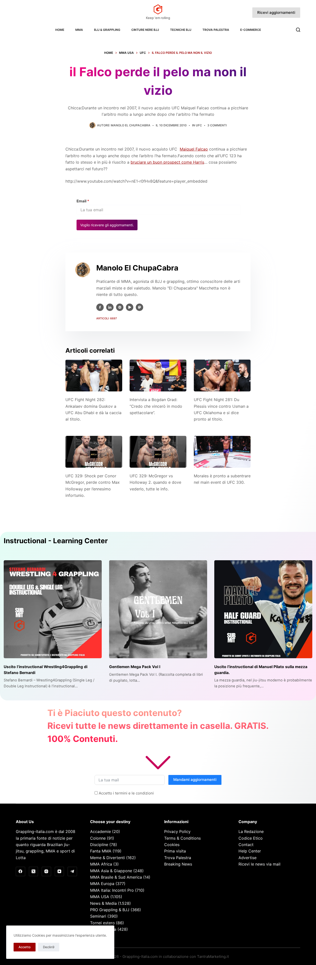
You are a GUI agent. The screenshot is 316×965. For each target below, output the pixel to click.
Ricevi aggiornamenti (276, 12)
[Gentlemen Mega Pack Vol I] (158, 609)
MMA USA (99, 896)
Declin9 (48, 947)
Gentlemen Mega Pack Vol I (134, 666)
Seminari (98, 916)
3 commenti (217, 125)
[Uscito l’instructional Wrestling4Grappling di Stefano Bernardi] (53, 609)
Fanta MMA (100, 851)
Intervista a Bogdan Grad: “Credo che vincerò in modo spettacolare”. (156, 406)
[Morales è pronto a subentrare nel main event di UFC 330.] (222, 452)
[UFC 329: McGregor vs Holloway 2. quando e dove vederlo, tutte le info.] (158, 452)
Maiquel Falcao (194, 149)
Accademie (100, 831)
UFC (199, 125)
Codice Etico (250, 838)
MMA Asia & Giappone (111, 870)
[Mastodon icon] (139, 307)
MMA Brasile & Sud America (116, 877)
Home (59, 30)
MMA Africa (101, 864)
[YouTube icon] (129, 307)
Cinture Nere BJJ (145, 30)
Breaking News (178, 864)
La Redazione (251, 831)
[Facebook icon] (100, 307)
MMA (79, 30)
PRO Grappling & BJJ (109, 909)
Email (83, 201)
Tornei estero (102, 922)
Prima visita (175, 851)
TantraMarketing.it (213, 956)
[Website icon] (119, 307)
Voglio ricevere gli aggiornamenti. (107, 225)
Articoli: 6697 (106, 318)
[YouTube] (59, 871)
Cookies (171, 844)
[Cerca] (298, 30)
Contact (246, 844)
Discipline (99, 844)
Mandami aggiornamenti (195, 779)
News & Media (103, 903)
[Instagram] (46, 871)
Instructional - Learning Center (56, 541)
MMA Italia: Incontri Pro (112, 890)
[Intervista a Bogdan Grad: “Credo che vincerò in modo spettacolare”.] (158, 375)
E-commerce (250, 30)
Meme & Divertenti (107, 857)
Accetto (25, 947)
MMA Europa (102, 883)
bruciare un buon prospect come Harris (167, 162)
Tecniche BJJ (180, 30)
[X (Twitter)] (33, 871)
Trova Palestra (215, 30)
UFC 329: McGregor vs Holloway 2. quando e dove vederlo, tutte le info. (155, 482)
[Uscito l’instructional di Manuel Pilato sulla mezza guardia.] (263, 609)
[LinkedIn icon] (110, 307)
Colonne (98, 838)
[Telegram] (72, 871)
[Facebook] (20, 871)
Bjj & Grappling (107, 30)
